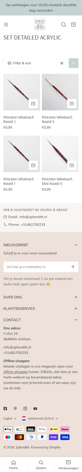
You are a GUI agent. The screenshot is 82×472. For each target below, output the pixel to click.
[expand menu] (6, 24)
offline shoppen (15, 372)
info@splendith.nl (33, 217)
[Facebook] (5, 408)
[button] (74, 25)
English (7, 418)
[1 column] (62, 63)
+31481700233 (33, 224)
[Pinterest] (15, 408)
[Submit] (72, 266)
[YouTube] (35, 408)
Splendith (22, 447)
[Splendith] (40, 24)
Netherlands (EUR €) (41, 418)
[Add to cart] (33, 103)
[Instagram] (25, 408)
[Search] (64, 25)
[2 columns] (74, 63)
